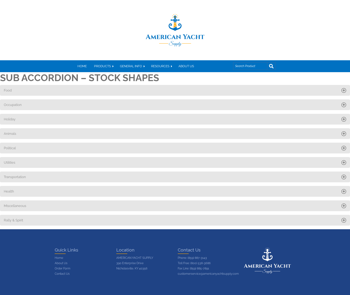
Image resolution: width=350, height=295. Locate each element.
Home (59, 258)
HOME (82, 66)
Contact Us (62, 273)
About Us (61, 263)
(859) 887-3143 (197, 258)
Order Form (62, 268)
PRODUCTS (102, 66)
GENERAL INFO (131, 66)
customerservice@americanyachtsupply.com (208, 273)
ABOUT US (186, 66)
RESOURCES (160, 66)
